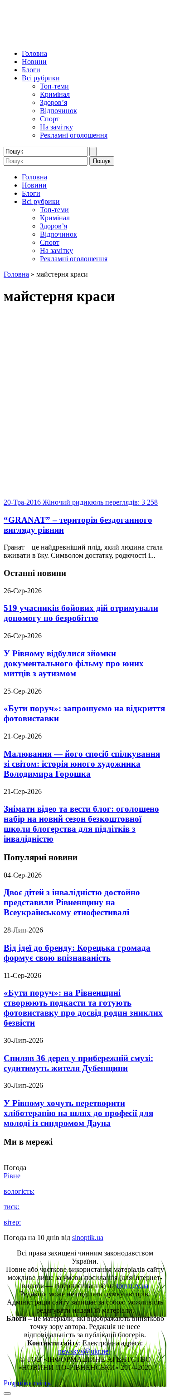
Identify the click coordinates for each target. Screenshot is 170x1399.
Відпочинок (58, 110)
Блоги (31, 70)
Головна (34, 53)
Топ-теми (54, 86)
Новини (34, 61)
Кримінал (55, 94)
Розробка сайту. (28, 1383)
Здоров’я (53, 102)
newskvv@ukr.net (84, 1351)
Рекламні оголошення (73, 135)
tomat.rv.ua (132, 1286)
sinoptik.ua (87, 1237)
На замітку (56, 127)
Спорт (49, 119)
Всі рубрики (41, 78)
